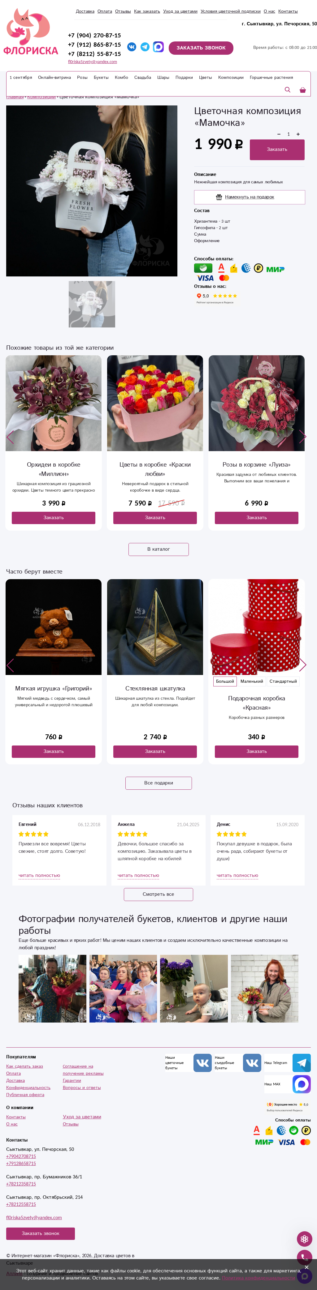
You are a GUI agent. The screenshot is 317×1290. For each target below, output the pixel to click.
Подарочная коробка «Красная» (256, 703)
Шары (163, 78)
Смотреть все (158, 894)
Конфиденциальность (28, 1088)
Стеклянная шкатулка (155, 688)
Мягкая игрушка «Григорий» (53, 688)
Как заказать (147, 11)
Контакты (16, 1117)
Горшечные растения (271, 78)
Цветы (205, 78)
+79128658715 (21, 1163)
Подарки (184, 78)
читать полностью (39, 875)
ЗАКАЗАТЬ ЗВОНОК (201, 48)
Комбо (121, 78)
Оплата (105, 11)
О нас (12, 1124)
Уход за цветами (180, 11)
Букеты (101, 78)
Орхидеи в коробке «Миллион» (53, 469)
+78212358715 (21, 1184)
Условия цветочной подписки (231, 11)
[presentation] (10, 436)
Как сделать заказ (24, 1066)
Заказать (277, 149)
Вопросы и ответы (82, 1088)
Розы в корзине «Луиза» (257, 464)
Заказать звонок (40, 1233)
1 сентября (21, 78)
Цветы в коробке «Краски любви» (155, 469)
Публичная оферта (25, 1095)
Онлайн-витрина (54, 78)
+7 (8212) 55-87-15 (94, 54)
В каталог (158, 549)
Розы (82, 78)
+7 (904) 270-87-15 (94, 35)
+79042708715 (21, 1156)
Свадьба (142, 78)
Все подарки (158, 783)
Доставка (85, 11)
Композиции (231, 78)
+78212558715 (21, 1204)
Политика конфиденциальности (258, 1278)
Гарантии (72, 1081)
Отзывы (123, 11)
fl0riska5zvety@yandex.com (92, 62)
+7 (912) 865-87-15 (94, 44)
